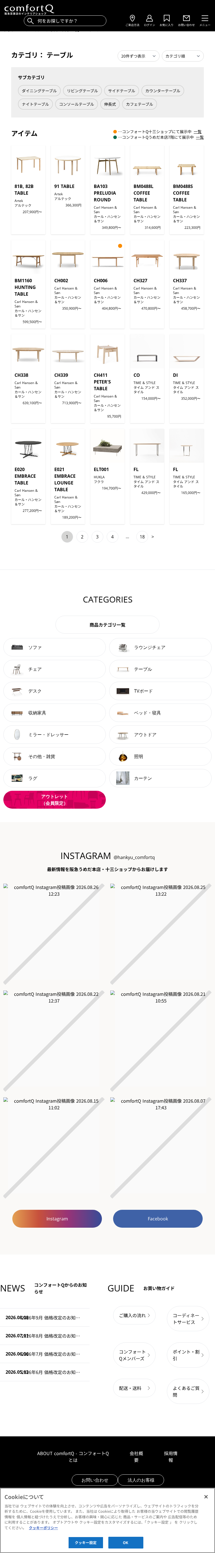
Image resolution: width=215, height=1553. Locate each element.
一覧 (198, 131)
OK (125, 1542)
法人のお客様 (141, 1480)
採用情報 (170, 1456)
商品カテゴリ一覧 (107, 624)
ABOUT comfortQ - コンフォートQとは (73, 1456)
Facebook (158, 1219)
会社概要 (136, 1456)
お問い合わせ (94, 1480)
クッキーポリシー (43, 1527)
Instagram (57, 1219)
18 (142, 537)
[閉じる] (206, 1497)
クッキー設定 (86, 1542)
